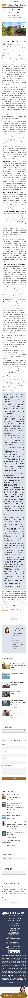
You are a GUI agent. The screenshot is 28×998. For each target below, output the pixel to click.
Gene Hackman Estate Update (18, 673)
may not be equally (15, 185)
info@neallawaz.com (14, 928)
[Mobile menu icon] (24, 5)
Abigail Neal (5, 610)
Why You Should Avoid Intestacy (16, 692)
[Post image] (6, 665)
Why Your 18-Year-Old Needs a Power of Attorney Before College (18, 665)
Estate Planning (11, 618)
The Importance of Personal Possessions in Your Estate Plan (17, 713)
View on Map (14, 923)
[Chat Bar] (14, 995)
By (19, 618)
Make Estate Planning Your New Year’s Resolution (16, 833)
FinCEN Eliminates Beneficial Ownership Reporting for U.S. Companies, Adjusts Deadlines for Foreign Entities (15, 806)
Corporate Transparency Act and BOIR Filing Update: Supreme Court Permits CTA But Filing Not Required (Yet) (16, 824)
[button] (11, 902)
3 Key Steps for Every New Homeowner (17, 683)
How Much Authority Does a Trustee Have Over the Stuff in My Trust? (17, 703)
